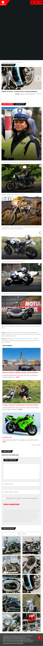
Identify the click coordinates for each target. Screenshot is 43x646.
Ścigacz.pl (3, 3)
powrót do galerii (7, 91)
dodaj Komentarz (12, 504)
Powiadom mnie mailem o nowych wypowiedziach (22, 498)
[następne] (32, 78)
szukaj (36, 3)
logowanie (32, 3)
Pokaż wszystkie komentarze (10, 455)
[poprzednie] (12, 78)
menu (40, 2)
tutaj (21, 640)
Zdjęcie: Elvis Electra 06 (15, 62)
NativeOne (21, 445)
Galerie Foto (19, 104)
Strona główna (5, 62)
